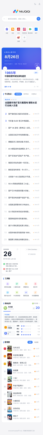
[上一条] (5, 68)
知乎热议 (26, 94)
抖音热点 (34, 94)
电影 (30, 342)
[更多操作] (9, 27)
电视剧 (36, 342)
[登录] (39, 4)
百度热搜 (18, 94)
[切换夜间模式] (35, 4)
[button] (21, 79)
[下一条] (38, 68)
